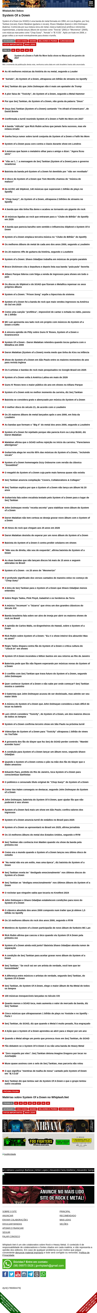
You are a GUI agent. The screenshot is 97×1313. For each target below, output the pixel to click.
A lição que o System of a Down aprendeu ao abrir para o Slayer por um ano (46, 1031)
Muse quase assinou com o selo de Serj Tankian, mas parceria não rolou (44, 1063)
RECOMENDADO (68, 1215)
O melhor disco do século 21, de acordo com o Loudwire (35, 407)
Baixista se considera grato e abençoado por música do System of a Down (45, 399)
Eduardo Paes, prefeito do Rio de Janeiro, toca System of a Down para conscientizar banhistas (43, 773)
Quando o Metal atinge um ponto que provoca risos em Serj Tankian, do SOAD (47, 1038)
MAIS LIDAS (65, 1220)
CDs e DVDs (21, 41)
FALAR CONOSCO (11, 1236)
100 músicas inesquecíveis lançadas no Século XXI (32, 996)
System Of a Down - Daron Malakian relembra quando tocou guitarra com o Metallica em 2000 (45, 343)
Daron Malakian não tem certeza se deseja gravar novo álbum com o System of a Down (47, 519)
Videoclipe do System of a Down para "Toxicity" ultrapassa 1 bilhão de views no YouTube (46, 732)
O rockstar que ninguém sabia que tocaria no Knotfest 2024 (37, 892)
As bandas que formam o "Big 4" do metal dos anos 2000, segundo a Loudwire (47, 424)
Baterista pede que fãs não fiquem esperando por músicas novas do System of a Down (47, 664)
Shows (32, 41)
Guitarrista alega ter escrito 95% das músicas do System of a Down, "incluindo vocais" (47, 453)
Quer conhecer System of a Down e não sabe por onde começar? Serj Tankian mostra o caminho (47, 685)
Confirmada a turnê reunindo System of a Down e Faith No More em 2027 (44, 119)
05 (27, 50)
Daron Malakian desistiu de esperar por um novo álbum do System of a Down (46, 535)
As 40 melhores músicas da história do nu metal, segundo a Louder (41, 71)
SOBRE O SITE (9, 1211)
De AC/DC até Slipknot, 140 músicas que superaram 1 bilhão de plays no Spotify (44, 190)
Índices (20, 10)
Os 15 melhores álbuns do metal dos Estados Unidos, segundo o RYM (42, 834)
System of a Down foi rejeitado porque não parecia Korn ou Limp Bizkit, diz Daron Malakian (45, 433)
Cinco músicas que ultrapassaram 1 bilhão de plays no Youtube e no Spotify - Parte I (47, 1014)
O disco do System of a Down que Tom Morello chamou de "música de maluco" (43, 180)
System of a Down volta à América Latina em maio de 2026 (36, 377)
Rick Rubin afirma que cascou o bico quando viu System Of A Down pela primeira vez (44, 936)
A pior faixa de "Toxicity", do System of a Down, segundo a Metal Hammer (45, 94)
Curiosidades (66, 41)
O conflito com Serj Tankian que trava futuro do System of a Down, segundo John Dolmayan (46, 675)
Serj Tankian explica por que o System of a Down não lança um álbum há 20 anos (46, 488)
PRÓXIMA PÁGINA (11, 1091)
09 (48, 1103)
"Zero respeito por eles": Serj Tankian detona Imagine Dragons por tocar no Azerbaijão (46, 1054)
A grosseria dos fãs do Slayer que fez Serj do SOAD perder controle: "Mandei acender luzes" (46, 743)
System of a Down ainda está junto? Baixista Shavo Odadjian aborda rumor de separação (47, 946)
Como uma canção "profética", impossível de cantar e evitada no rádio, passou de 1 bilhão (47, 313)
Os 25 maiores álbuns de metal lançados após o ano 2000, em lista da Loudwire (42, 416)
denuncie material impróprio (29, 1252)
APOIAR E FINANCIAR (13, 1228)
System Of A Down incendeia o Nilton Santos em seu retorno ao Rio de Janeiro (47, 656)
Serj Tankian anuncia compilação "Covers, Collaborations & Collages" (43, 480)
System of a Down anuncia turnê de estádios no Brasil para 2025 (39, 820)
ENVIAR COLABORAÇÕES (15, 1220)
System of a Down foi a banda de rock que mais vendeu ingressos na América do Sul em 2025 (47, 303)
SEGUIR (6, 1232)
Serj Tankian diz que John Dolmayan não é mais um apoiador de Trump (43, 86)
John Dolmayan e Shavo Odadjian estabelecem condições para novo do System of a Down (43, 901)
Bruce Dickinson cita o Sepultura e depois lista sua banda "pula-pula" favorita (47, 266)
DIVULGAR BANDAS (12, 1224)
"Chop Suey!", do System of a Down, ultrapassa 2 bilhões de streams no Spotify (44, 200)
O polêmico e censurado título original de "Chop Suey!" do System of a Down (47, 782)
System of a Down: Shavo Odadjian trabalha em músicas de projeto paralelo (46, 259)
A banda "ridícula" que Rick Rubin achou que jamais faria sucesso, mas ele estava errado (45, 127)
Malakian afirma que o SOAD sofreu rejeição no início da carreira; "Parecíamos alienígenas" (47, 443)
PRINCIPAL (65, 1211)
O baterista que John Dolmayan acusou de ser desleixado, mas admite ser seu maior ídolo (47, 695)
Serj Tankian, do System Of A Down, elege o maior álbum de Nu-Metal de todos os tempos (47, 987)
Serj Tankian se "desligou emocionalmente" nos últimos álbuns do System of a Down (47, 884)
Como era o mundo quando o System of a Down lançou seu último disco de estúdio (45, 853)
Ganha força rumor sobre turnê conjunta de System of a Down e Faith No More (47, 136)
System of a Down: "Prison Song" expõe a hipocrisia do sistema (39, 294)
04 (22, 50)
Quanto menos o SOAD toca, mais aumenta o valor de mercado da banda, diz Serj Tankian (46, 1004)
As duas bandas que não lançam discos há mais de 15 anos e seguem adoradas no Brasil (42, 561)
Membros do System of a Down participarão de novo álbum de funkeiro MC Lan (47, 928)
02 (13, 50)
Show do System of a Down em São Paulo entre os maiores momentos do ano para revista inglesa (47, 361)
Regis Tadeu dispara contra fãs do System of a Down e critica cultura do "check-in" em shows (44, 647)
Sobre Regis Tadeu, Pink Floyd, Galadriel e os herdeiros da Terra (40, 598)
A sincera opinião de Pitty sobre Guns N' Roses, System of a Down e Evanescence (42, 333)
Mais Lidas (30, 44)
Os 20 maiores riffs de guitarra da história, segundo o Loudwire (39, 252)
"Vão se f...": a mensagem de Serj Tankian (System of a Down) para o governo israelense (47, 162)
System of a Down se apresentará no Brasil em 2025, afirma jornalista (42, 827)
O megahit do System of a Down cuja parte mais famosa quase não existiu (45, 472)
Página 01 (8, 1103)
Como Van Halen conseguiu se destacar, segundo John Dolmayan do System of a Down (46, 790)
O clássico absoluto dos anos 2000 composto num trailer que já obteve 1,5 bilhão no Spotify (45, 911)
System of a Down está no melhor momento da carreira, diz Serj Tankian (44, 392)
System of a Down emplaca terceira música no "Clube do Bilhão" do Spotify (46, 237)
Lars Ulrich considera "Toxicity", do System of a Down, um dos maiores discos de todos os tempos (47, 715)
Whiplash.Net (8, 10)
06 (34, 1103)
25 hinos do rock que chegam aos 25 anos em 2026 (32, 528)
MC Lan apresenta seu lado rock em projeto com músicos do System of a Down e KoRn (44, 323)
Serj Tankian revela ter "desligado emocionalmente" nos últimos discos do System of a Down (45, 873)
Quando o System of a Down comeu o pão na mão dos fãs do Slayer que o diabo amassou (45, 763)
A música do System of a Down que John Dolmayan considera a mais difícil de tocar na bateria (47, 705)
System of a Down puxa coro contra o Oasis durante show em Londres (43, 144)
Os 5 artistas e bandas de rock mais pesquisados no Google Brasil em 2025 (45, 370)
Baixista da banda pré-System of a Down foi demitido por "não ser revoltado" (46, 171)
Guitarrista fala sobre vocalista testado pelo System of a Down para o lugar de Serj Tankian (47, 498)
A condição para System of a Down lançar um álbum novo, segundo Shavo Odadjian (45, 753)
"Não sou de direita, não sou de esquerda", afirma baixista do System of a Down (45, 551)
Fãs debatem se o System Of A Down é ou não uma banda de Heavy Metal (44, 1046)
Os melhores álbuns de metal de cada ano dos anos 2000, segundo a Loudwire (47, 244)
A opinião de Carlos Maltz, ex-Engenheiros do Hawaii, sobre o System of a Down (45, 627)
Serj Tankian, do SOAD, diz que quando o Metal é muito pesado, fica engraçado (47, 1023)
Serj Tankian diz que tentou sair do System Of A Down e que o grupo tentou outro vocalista (45, 1082)
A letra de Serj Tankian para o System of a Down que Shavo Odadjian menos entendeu (46, 589)
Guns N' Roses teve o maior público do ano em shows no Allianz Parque (44, 385)
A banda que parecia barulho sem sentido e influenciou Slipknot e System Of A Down (47, 228)
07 (39, 1103)
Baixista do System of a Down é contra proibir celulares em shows (40, 543)
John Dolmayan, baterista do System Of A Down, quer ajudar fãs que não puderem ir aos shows (44, 801)
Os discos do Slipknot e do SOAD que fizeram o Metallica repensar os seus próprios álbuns (45, 285)
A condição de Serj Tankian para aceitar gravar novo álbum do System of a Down (45, 956)
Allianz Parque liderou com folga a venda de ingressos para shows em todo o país (46, 275)
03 (18, 50)
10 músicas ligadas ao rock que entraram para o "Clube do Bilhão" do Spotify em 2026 (47, 218)
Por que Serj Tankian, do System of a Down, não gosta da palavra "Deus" (44, 101)
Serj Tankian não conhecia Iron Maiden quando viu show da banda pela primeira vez (43, 843)
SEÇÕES (64, 1224)
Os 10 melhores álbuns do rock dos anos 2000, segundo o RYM (39, 920)
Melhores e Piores (48, 41)
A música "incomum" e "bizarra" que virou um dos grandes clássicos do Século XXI (44, 606)
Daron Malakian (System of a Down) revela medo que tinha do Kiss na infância (47, 352)
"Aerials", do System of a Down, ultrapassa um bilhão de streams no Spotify (46, 79)
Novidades (8, 41)
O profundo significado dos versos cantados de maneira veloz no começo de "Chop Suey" (46, 579)
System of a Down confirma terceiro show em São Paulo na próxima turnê (44, 724)
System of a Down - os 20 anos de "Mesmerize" (30, 570)
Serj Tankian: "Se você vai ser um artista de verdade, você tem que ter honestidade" (42, 967)
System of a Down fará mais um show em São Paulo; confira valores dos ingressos (44, 811)
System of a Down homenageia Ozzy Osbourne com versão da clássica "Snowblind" (43, 463)
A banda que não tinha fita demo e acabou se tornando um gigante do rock (45, 209)
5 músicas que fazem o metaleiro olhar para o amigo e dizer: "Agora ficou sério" (44, 152)
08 (43, 1103)
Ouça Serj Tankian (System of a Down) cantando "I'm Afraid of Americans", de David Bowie (47, 110)
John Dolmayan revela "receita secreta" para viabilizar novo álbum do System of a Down (47, 509)
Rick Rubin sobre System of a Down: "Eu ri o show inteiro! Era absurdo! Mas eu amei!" (46, 637)
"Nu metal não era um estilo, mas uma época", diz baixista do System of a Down (44, 863)
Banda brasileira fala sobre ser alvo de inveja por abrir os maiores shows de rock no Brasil (46, 617)
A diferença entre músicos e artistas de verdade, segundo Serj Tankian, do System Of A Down (45, 977)
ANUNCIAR (7, 1215)
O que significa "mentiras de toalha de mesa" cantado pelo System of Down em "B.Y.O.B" (46, 1072)
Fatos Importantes (12, 44)
